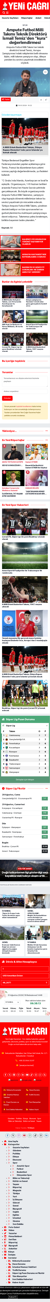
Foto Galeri (14, 1227)
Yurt (14, 1197)
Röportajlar (27, 18)
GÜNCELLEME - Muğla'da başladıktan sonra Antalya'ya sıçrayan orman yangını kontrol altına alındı (37, 917)
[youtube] (24, 1136)
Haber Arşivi (34, 1109)
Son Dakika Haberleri (14, 1109)
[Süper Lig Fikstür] (47, 789)
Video (11, 1230)
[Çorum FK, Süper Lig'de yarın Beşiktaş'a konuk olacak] (13, 339)
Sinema (16, 1221)
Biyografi (17, 1209)
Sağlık (15, 1212)
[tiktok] (35, 1136)
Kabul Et (13, 1297)
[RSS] (45, 1075)
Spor (25, 25)
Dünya (25, 1118)
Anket (38, 18)
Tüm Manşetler (35, 1102)
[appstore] (13, 1081)
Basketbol (21, 1172)
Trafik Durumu (34, 1095)
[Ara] (4, 13)
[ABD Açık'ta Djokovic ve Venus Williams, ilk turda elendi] (13, 317)
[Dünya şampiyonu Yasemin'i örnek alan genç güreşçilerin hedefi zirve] (37, 292)
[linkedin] (46, 1136)
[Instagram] (18, 1075)
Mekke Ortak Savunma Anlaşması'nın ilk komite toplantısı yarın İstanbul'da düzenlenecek (37, 949)
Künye (11, 1252)
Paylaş (7, 99)
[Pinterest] (14, 1075)
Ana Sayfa (13, 1141)
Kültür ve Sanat (29, 1121)
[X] (10, 1075)
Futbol (19, 1169)
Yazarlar (12, 1233)
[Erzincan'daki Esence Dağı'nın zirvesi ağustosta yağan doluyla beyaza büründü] (12, 933)
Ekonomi (32, 1118)
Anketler (12, 1249)
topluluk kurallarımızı (24, 406)
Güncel (16, 1203)
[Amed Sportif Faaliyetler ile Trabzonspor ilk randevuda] (37, 317)
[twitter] (13, 1136)
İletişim (11, 1255)
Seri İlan (12, 1240)
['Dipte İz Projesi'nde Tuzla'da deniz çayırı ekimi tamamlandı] (12, 901)
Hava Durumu (34, 1090)
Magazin (16, 1190)
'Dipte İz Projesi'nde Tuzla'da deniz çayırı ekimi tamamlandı (11, 915)
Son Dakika (17, 1224)
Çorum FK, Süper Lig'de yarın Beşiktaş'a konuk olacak (12, 349)
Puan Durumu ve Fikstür (11, 1103)
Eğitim (15, 1215)
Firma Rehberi (15, 1236)
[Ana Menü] (7, 13)
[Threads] (36, 1075)
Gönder (7, 398)
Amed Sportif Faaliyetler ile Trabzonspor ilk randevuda (36, 326)
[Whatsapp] (40, 1075)
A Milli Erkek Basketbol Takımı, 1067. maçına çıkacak (35, 349)
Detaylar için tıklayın (25, 780)
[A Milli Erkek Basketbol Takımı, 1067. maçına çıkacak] (37, 339)
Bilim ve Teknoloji (15, 1121)
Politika (19, 1118)
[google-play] (25, 1081)
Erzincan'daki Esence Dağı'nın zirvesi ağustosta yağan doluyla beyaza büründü (11, 949)
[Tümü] (47, 431)
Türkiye (16, 1193)
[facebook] (7, 1136)
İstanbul (6, 911)
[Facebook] (5, 1075)
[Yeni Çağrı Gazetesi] (26, 5)
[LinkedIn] (23, 1075)
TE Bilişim (30, 1128)
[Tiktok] (32, 1075)
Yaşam (38, 1121)
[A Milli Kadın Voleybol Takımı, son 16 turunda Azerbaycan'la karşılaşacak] (13, 292)
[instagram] (19, 1136)
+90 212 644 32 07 (26, 1060)
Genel (30, 911)
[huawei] (37, 1081)
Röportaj (16, 1187)
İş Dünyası (17, 1200)
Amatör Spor (23, 1166)
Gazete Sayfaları (10, 18)
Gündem (11, 1118)
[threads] (41, 1136)
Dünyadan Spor (24, 1175)
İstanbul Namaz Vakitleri (11, 1096)
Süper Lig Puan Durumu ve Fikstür (28, 1273)
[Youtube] (27, 1075)
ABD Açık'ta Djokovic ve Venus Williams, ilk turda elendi (12, 326)
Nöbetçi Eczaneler (14, 1090)
